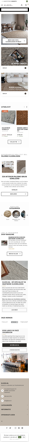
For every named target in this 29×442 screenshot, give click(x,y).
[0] (26, 5)
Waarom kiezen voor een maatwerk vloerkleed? (17, 238)
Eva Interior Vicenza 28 (6, 128)
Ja (19, 437)
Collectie (13, 141)
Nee (24, 437)
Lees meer (11, 248)
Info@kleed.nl (7, 400)
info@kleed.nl (14, 345)
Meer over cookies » (15, 439)
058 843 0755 (8, 396)
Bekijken (13, 194)
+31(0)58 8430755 (14, 350)
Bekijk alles (13, 253)
